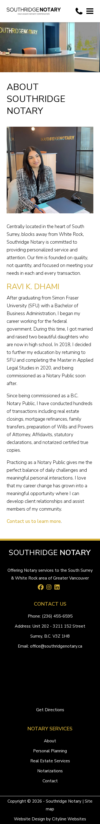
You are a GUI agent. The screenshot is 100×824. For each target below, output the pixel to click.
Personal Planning (50, 751)
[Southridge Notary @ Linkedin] (58, 588)
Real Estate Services (50, 761)
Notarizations (50, 771)
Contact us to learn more (34, 521)
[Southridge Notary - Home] (34, 11)
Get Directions (50, 710)
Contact (50, 781)
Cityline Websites (69, 819)
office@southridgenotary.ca (56, 646)
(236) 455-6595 (57, 616)
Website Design (29, 819)
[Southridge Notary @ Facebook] (42, 588)
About (50, 741)
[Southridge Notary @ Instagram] (50, 588)
